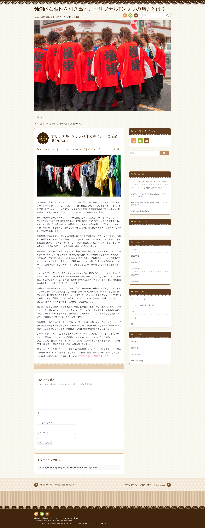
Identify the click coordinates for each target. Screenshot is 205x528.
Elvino (118, 149)
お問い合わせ (136, 15)
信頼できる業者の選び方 (140, 211)
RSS (125, 15)
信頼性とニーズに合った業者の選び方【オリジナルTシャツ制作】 (149, 195)
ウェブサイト (43, 432)
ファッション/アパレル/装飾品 (72, 149)
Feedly (130, 15)
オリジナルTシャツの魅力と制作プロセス (146, 188)
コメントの (137, 354)
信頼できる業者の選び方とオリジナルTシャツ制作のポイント (149, 204)
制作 (133, 311)
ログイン (134, 341)
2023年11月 (135, 262)
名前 (40, 413)
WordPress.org (137, 360)
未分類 (133, 318)
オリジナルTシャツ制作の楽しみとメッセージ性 (149, 181)
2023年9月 (135, 275)
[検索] (164, 153)
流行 (90, 149)
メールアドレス (45, 423)
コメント (41, 389)
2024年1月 (135, 249)
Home (39, 117)
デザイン (100, 149)
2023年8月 (135, 281)
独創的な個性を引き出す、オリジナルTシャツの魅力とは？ (58, 518)
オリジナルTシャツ (48, 149)
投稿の (135, 348)
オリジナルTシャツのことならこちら (94, 355)
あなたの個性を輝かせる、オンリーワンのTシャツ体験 (53, 520)
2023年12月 (135, 256)
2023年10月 (135, 268)
